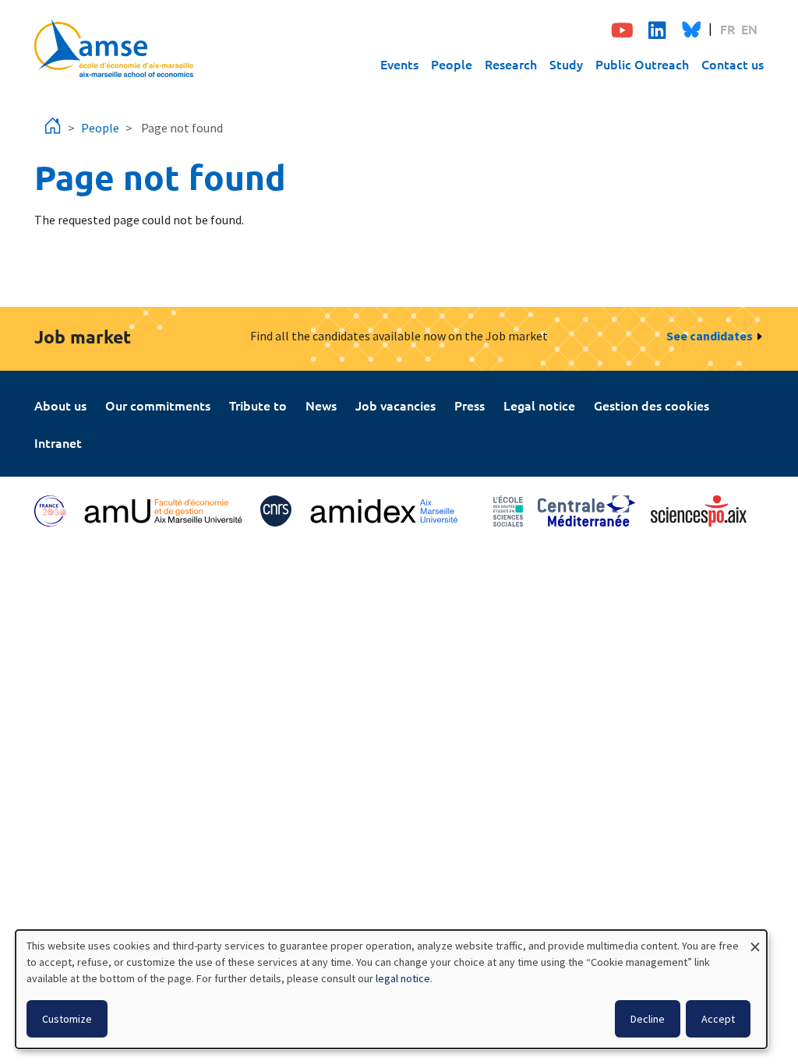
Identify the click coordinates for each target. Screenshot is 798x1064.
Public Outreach (642, 63)
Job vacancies (395, 405)
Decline (647, 1019)
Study (566, 63)
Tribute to (258, 405)
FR (727, 28)
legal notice (403, 978)
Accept (718, 1019)
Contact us (732, 63)
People (451, 63)
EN (749, 28)
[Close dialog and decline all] (755, 939)
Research (511, 63)
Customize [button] (67, 1019)
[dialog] (391, 989)
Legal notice (539, 405)
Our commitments (157, 405)
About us (60, 405)
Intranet (58, 442)
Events (399, 63)
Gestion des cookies (651, 405)
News (321, 405)
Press (469, 405)
